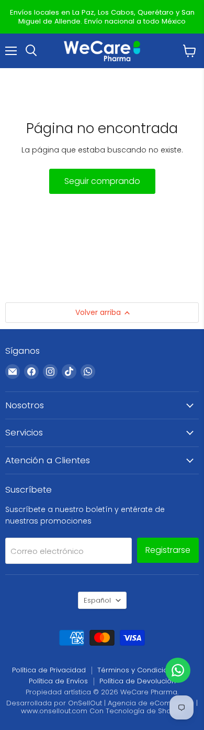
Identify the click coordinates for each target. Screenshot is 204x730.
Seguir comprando (102, 181)
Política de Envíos (58, 681)
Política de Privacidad (49, 670)
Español (97, 600)
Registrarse (167, 550)
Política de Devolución (137, 681)
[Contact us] (177, 670)
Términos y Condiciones (138, 670)
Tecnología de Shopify (144, 711)
